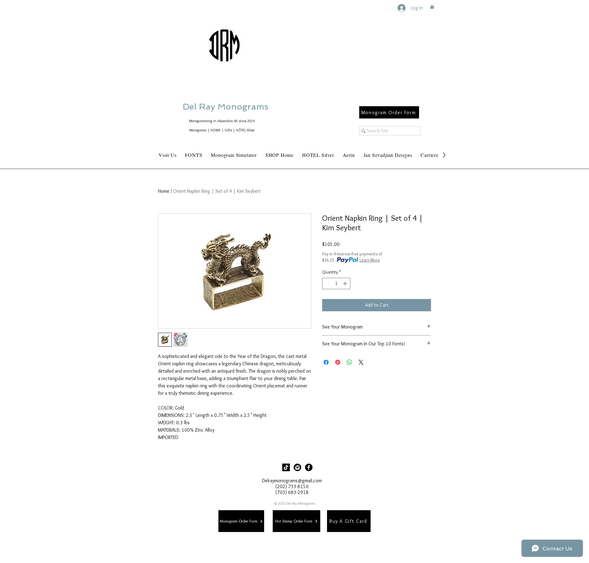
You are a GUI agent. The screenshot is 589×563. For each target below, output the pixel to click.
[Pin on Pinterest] (337, 362)
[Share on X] (361, 362)
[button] (432, 6)
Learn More (370, 260)
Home (163, 191)
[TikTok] (286, 467)
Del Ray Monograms (245, 107)
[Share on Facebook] (326, 362)
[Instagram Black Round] (297, 467)
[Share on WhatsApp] (349, 362)
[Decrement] (327, 283)
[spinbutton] (336, 283)
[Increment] (345, 283)
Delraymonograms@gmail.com (292, 480)
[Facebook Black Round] (309, 467)
